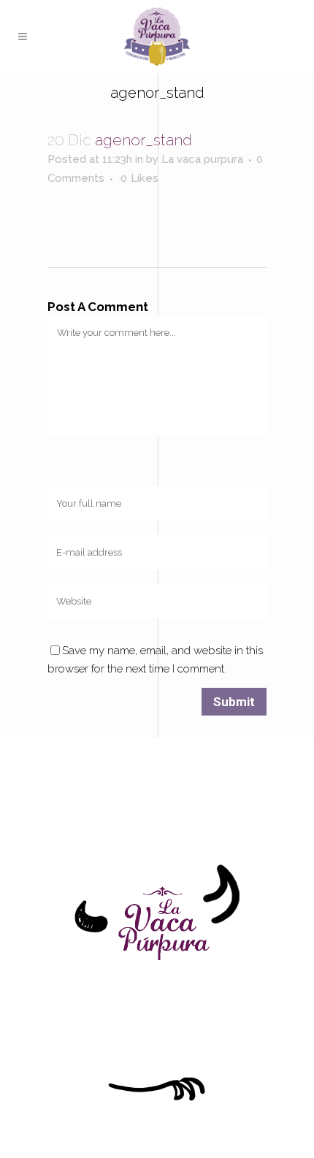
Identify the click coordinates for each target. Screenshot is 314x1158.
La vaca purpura (202, 159)
